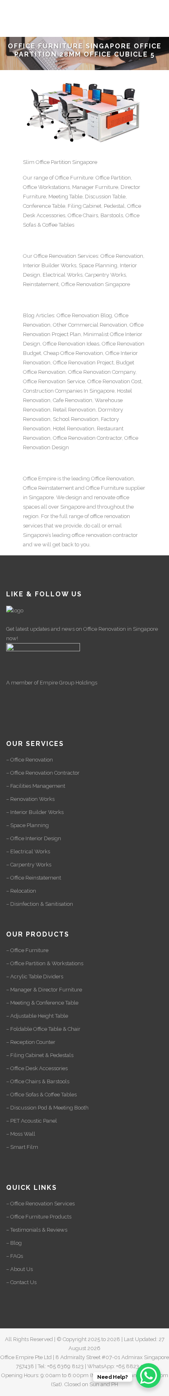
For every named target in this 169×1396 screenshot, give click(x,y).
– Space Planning (27, 825)
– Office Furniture (27, 950)
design (74, 497)
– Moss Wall (20, 1134)
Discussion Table (105, 196)
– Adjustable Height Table (37, 1016)
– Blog (14, 1243)
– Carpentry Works (28, 865)
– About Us (19, 1269)
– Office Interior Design (33, 838)
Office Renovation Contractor (87, 438)
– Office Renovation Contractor (43, 773)
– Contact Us (21, 1282)
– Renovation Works (30, 799)
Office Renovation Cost (114, 381)
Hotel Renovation (73, 428)
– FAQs (14, 1256)
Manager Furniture (95, 187)
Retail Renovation (74, 410)
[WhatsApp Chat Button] (148, 1375)
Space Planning (98, 265)
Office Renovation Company (101, 372)
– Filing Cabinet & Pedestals (39, 1055)
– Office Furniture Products (38, 1217)
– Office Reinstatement (33, 878)
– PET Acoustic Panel (31, 1121)
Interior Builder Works (49, 265)
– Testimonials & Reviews (36, 1230)
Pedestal (114, 206)
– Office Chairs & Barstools (37, 1081)
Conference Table (44, 206)
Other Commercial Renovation (90, 325)
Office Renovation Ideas (71, 344)
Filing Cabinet (84, 206)
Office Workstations (46, 187)
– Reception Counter (30, 1042)
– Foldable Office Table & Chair (43, 1029)
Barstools (111, 215)
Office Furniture (74, 178)
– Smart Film (22, 1147)
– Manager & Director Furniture (44, 990)
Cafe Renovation (72, 400)
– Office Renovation (29, 760)
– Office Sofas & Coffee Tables (41, 1094)
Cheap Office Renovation (73, 353)
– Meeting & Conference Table (42, 1003)
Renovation (90, 284)
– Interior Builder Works (35, 812)
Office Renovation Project (83, 362)
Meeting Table (65, 196)
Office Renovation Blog (84, 315)
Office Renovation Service (54, 381)
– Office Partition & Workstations (44, 963)
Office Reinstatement (48, 488)
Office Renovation (55, 256)
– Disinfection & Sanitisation (39, 904)
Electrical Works (62, 275)
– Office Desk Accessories (37, 1068)
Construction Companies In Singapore (68, 391)
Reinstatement (41, 284)
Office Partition (113, 178)
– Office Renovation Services (40, 1203)
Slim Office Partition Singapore (60, 162)
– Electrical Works (28, 851)
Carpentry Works (105, 275)
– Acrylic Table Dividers (34, 976)
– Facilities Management (35, 786)
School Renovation (75, 419)
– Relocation (21, 891)
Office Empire (39, 478)
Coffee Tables (58, 225)
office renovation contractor (105, 535)
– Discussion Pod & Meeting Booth (47, 1108)
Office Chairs (83, 215)
